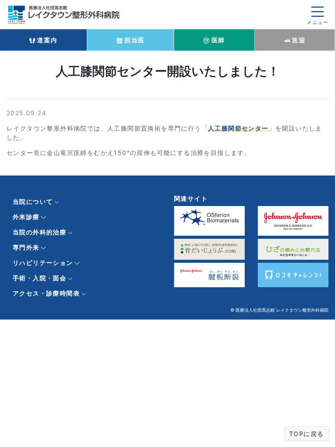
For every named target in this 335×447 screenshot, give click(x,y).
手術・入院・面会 (39, 278)
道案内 (46, 40)
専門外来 (26, 247)
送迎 (297, 40)
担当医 (134, 40)
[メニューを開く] (317, 14)
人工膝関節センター (238, 128)
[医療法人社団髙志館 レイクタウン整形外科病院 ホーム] (65, 13)
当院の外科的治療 (39, 232)
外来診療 (26, 216)
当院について (33, 201)
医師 (217, 40)
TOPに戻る (306, 433)
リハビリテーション (43, 262)
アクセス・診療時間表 (46, 293)
